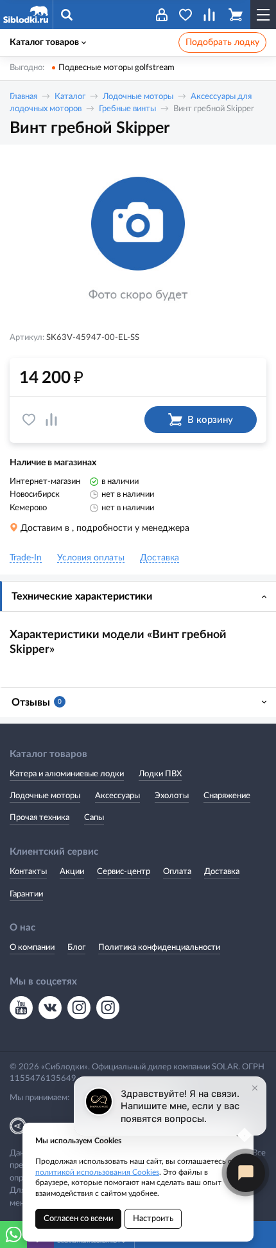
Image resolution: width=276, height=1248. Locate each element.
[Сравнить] (51, 419)
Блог (76, 947)
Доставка (221, 872)
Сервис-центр (123, 872)
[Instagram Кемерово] (107, 1007)
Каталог (70, 97)
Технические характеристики (82, 596)
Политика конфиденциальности (159, 947)
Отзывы (37, 702)
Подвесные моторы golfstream (116, 68)
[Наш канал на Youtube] (21, 1007)
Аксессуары (117, 796)
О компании (32, 947)
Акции (72, 872)
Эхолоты (172, 796)
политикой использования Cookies (97, 1172)
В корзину (210, 420)
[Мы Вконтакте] (50, 1007)
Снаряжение (226, 796)
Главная (23, 97)
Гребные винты (127, 109)
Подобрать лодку (222, 42)
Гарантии (26, 894)
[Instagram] (79, 1007)
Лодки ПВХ (160, 774)
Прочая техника (39, 818)
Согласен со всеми (78, 1219)
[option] (138, 240)
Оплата (177, 872)
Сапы (94, 818)
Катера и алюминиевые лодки (67, 774)
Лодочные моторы (138, 97)
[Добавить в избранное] (29, 419)
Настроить (153, 1219)
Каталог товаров (44, 42)
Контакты (28, 872)
